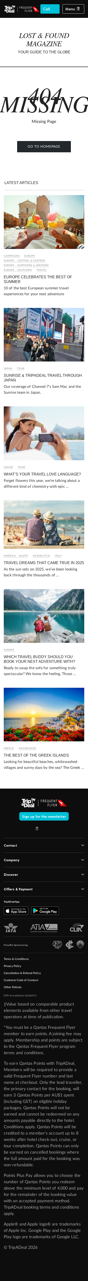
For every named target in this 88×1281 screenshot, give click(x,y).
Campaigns (12, 256)
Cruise (8, 467)
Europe (29, 256)
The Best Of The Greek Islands (36, 755)
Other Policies (12, 987)
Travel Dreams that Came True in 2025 (44, 563)
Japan (8, 368)
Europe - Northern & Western (26, 265)
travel (42, 270)
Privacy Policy (12, 966)
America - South (16, 556)
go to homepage (44, 146)
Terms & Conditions (16, 959)
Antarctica (41, 556)
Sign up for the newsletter (44, 816)
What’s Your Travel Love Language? (42, 474)
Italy (58, 556)
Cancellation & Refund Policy (22, 973)
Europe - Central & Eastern (24, 260)
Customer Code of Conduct (21, 980)
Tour (20, 368)
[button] (72, 9)
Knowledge (27, 748)
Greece (9, 748)
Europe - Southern (18, 270)
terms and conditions (23, 1053)
